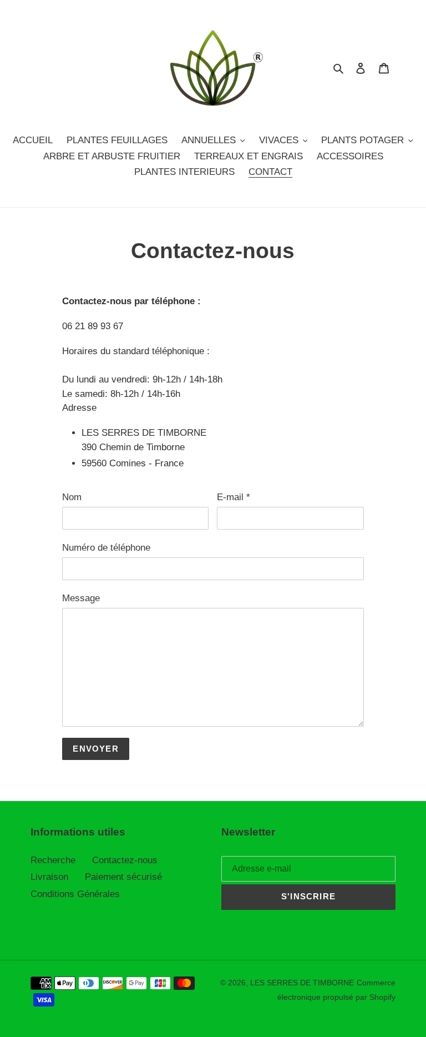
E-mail (233, 497)
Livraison (49, 877)
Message (81, 598)
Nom (72, 497)
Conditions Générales (75, 894)
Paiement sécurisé (123, 877)
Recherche (53, 860)
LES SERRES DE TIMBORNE (302, 982)
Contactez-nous (125, 860)
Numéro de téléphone (106, 547)
